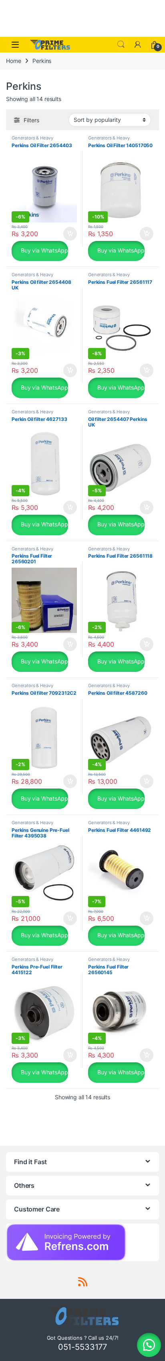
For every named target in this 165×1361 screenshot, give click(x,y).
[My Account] (137, 44)
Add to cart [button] (70, 234)
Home (13, 60)
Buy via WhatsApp (43, 250)
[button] (149, 1345)
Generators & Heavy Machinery (32, 140)
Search (121, 44)
